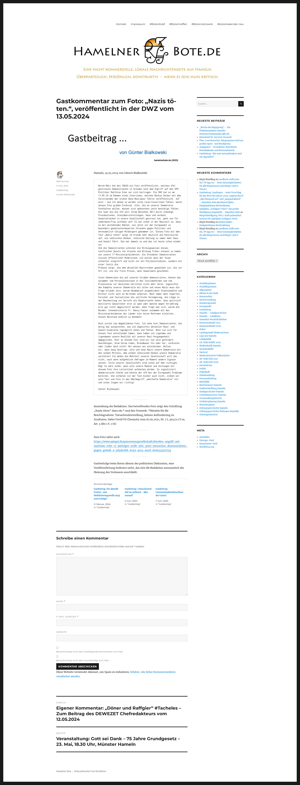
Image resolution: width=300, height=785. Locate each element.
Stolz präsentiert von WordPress (90, 771)
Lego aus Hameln (208, 336)
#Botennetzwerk (202, 24)
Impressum (138, 24)
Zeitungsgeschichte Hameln (213, 408)
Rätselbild (204, 381)
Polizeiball (204, 372)
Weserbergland (207, 404)
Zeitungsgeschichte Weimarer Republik (219, 411)
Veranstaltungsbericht (210, 398)
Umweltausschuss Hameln (212, 395)
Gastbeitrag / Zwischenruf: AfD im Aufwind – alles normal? (138, 492)
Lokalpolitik (205, 339)
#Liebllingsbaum (207, 286)
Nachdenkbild (206, 349)
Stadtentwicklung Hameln (212, 388)
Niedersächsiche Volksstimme (214, 355)
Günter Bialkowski (65, 194)
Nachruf (203, 352)
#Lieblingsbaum (207, 283)
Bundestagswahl (207, 303)
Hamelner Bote (63, 771)
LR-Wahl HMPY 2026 (210, 342)
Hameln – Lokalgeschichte (212, 313)
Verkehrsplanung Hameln (212, 401)
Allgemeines (205, 290)
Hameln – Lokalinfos (210, 316)
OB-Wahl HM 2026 (208, 362)
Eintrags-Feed (206, 440)
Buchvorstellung (207, 299)
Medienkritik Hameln (210, 345)
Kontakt (121, 24)
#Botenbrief (157, 24)
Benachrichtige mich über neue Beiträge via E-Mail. (82, 660)
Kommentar (65, 554)
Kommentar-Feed (208, 443)
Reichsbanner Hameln (210, 385)
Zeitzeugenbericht (208, 414)
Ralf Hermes (62, 181)
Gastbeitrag (62, 190)
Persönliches (205, 365)
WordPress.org (206, 447)
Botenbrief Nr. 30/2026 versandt (215, 137)
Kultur (202, 329)
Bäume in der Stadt (208, 293)
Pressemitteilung (207, 378)
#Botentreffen (178, 24)
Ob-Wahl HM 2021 (208, 359)
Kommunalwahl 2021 (209, 322)
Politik (202, 368)
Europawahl (205, 306)
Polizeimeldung (207, 375)
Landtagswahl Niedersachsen (214, 332)
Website (61, 632)
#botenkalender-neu (230, 24)
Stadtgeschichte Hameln (211, 391)
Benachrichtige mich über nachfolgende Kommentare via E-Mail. (89, 651)
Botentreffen (205, 296)
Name (60, 601)
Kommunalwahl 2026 (210, 326)
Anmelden (204, 437)
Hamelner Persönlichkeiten (213, 319)
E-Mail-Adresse (67, 616)
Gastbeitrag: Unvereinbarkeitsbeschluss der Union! (169, 492)
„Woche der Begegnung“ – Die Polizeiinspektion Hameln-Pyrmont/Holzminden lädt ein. (214, 130)
